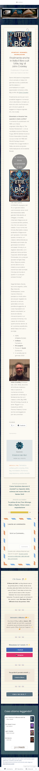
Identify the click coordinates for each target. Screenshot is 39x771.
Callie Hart (8, 740)
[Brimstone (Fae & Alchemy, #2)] (32, 742)
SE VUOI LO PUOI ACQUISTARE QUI (19, 162)
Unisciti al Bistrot (19, 677)
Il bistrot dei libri (22, 73)
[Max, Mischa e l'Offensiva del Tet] (32, 721)
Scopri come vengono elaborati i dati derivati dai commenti (18, 556)
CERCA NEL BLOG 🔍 (19, 694)
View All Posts (19, 458)
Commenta (24, 546)
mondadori (16, 471)
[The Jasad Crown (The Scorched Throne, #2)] (32, 728)
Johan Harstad (9, 719)
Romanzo (23, 52)
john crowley (19, 468)
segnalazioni (19, 54)
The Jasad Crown (10, 724)
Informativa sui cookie (8, 763)
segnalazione (14, 473)
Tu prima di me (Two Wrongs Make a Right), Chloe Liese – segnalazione (19, 503)
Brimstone (8, 738)
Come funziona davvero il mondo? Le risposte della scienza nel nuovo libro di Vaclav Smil (19, 489)
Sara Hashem (9, 726)
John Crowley (23, 92)
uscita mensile (24, 473)
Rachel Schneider (10, 733)
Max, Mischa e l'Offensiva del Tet (15, 717)
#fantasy (15, 52)
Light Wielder (9, 731)
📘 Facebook (19, 650)
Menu (20, 2)
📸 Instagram (19, 655)
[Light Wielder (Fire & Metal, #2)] (32, 735)
